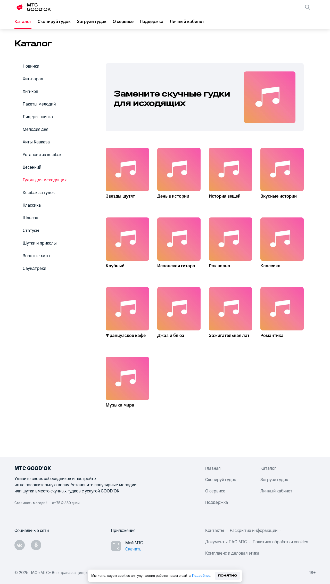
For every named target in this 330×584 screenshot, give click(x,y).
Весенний (32, 167)
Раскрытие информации (253, 530)
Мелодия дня (35, 129)
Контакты (214, 530)
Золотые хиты (36, 255)
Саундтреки (34, 268)
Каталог (22, 21)
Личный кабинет (187, 21)
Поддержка (151, 21)
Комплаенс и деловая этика (232, 553)
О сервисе (123, 21)
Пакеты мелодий (39, 104)
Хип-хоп (30, 91)
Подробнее (201, 576)
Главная (212, 468)
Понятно (227, 575)
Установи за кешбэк (42, 154)
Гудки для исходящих (45, 179)
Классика (32, 205)
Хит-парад (33, 79)
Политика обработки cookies (280, 542)
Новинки (31, 66)
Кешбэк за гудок (39, 192)
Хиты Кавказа (36, 142)
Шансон (30, 218)
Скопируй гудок (54, 21)
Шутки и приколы (40, 243)
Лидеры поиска (38, 116)
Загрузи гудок (91, 21)
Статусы (31, 230)
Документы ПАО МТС (226, 542)
